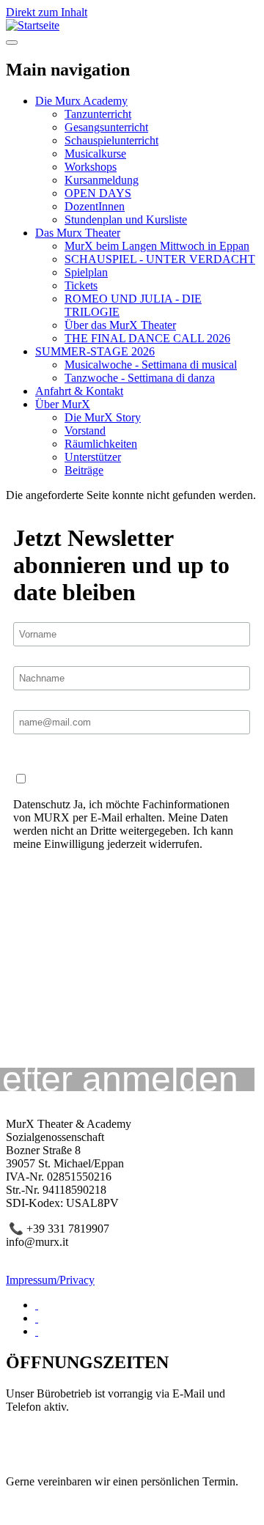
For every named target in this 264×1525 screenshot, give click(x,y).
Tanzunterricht (98, 114)
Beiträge (84, 470)
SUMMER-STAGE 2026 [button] (95, 351)
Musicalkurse (95, 153)
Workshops (91, 166)
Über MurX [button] (62, 404)
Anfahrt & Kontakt (79, 391)
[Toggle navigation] (12, 42)
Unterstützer (93, 457)
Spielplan (86, 272)
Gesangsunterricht (106, 127)
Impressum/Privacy (50, 1280)
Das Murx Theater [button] (77, 232)
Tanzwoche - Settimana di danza (140, 378)
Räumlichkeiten (101, 443)
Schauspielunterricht (111, 140)
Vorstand (85, 430)
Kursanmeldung (102, 180)
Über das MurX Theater (120, 325)
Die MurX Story (103, 417)
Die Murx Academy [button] (81, 101)
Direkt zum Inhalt (46, 12)
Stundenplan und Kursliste (126, 219)
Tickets (81, 285)
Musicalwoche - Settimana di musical (151, 364)
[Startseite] (32, 25)
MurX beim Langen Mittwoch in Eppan (157, 246)
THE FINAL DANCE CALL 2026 (147, 338)
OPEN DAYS (98, 193)
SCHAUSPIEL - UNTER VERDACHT (160, 259)
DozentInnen (95, 206)
